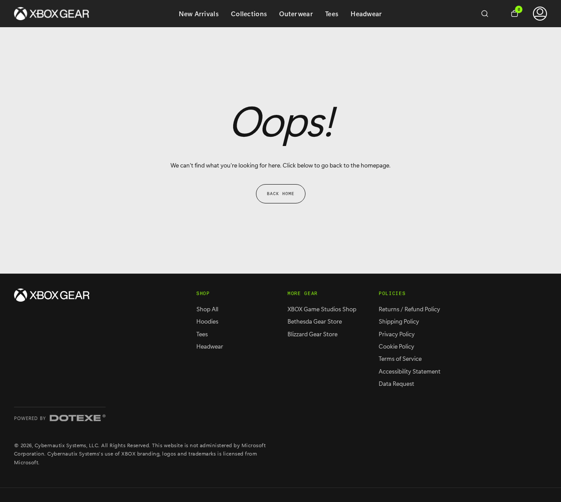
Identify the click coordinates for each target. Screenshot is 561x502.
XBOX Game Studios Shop (322, 309)
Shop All (207, 309)
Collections (249, 13)
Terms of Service (400, 358)
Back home (281, 193)
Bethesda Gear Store (315, 321)
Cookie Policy (396, 346)
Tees (331, 13)
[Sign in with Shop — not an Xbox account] (540, 14)
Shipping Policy (399, 321)
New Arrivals (199, 13)
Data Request (396, 383)
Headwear (366, 13)
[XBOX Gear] (51, 295)
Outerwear (296, 13)
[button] (488, 13)
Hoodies (207, 321)
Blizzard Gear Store (312, 334)
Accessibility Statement (409, 371)
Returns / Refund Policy (409, 309)
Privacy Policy (397, 334)
